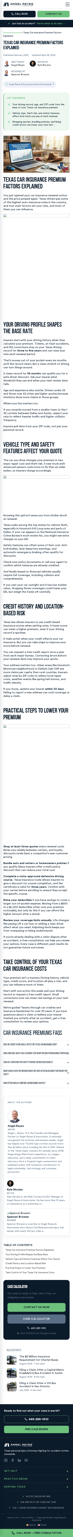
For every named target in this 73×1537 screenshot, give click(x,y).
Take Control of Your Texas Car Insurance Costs (29, 1272)
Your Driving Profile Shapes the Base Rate (26, 1254)
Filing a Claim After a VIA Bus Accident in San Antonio (37, 1385)
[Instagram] (5, 1461)
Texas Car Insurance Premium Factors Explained (29, 1250)
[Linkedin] (19, 1461)
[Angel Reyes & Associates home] (18, 4)
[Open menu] (68, 4)
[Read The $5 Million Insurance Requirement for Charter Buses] (12, 1360)
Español (32, 1525)
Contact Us (53, 14)
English (44, 1525)
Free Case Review (36, 1429)
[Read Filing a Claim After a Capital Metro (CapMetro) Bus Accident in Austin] (12, 1373)
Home (6, 32)
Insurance (17, 32)
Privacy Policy (28, 1518)
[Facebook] (12, 1461)
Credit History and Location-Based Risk (25, 1263)
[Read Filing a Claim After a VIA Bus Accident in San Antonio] (12, 1386)
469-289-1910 (38, 1328)
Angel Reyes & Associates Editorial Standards (31, 84)
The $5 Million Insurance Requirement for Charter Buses (38, 1358)
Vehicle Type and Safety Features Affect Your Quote (32, 1259)
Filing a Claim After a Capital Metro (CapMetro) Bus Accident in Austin (41, 1371)
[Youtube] (26, 1461)
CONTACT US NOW (36, 1307)
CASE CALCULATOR (36, 1319)
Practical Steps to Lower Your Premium (25, 1268)
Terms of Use (13, 1518)
